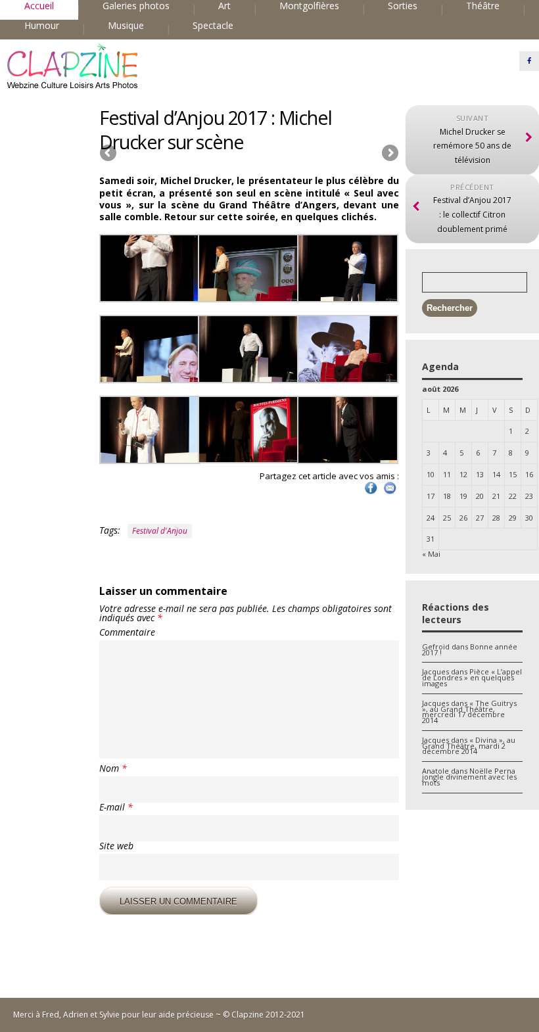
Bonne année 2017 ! (469, 649)
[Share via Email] (390, 493)
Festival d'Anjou (159, 530)
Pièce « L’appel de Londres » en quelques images (472, 677)
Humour (41, 26)
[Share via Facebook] (371, 493)
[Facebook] (529, 61)
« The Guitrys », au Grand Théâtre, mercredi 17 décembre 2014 (469, 711)
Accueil (39, 6)
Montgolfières (309, 6)
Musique (126, 26)
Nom (113, 768)
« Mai (431, 554)
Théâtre (483, 6)
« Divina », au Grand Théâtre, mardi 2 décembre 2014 (468, 746)
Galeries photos (136, 6)
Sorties (402, 6)
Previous (109, 154)
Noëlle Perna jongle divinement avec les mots (469, 776)
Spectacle (213, 26)
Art (224, 6)
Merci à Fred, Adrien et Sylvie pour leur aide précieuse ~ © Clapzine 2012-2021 (159, 1014)
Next (389, 154)
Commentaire (127, 632)
